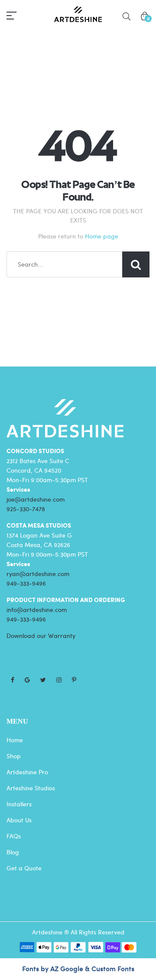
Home (14, 740)
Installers (19, 804)
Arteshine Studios (30, 788)
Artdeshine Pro (27, 772)
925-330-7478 (25, 509)
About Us (19, 820)
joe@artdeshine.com (35, 499)
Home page (101, 236)
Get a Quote (24, 868)
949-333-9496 (26, 583)
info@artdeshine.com (36, 609)
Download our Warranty (40, 635)
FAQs (13, 836)
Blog (12, 852)
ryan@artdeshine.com (37, 574)
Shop (13, 756)
